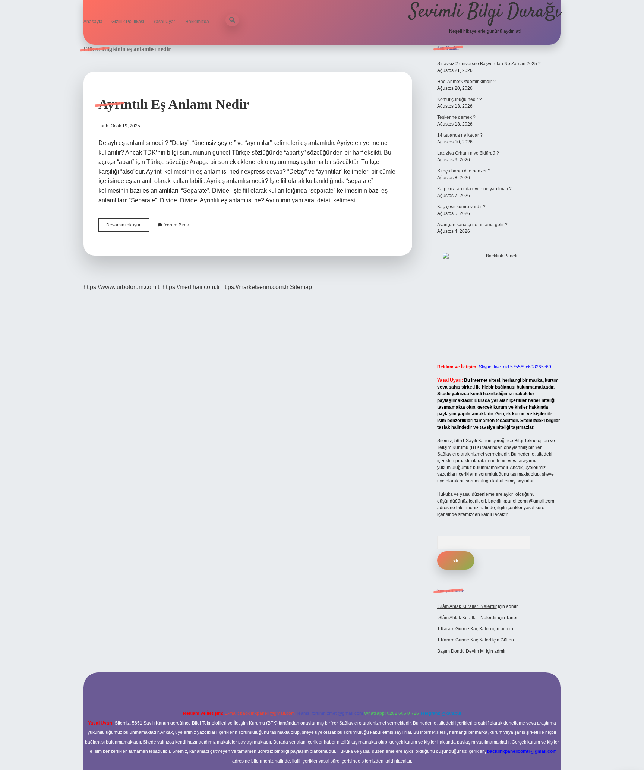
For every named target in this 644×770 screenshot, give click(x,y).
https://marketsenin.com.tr (254, 287)
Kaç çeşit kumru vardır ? (461, 206)
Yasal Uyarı (164, 21)
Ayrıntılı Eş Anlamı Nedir (173, 104)
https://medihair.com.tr (191, 287)
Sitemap (301, 287)
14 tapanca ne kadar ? (460, 135)
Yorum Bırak (176, 225)
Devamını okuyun (127, 227)
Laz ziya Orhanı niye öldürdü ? (468, 153)
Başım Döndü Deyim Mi (461, 651)
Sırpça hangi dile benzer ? (463, 171)
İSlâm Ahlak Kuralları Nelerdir (467, 606)
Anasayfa (92, 21)
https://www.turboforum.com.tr (122, 287)
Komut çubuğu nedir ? (459, 99)
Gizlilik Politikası (127, 21)
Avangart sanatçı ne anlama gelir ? (472, 224)
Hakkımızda (197, 21)
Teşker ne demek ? (456, 117)
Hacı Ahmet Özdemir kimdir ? (466, 81)
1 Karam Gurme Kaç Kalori (464, 628)
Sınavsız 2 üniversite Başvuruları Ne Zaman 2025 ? (489, 63)
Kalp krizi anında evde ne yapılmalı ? (474, 188)
